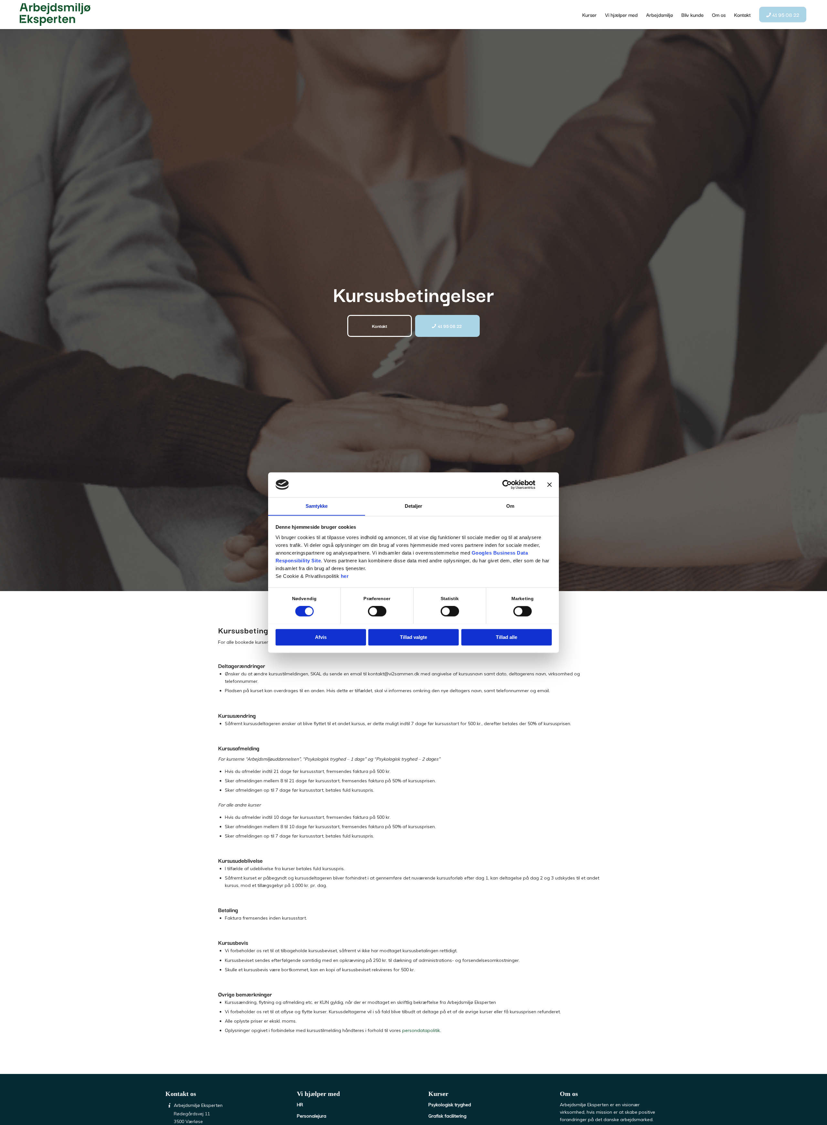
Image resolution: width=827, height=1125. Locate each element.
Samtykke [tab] (317, 506)
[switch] (377, 611)
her (345, 576)
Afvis (321, 637)
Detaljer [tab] (414, 506)
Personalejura (311, 1116)
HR (300, 1105)
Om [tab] (510, 506)
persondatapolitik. (421, 1030)
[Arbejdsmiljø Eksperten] (54, 14)
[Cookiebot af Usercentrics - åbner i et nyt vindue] (507, 484)
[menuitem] (589, 14)
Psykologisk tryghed (449, 1105)
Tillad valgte (413, 637)
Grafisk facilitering (447, 1116)
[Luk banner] (549, 484)
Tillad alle (506, 637)
